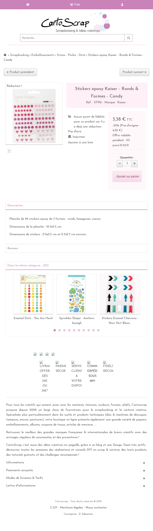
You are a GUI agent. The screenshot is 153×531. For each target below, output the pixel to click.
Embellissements (42, 55)
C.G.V (53, 507)
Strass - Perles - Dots (71, 55)
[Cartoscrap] (76, 13)
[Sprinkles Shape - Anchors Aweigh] (76, 294)
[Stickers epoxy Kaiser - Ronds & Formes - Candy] (9, 151)
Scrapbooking (19, 55)
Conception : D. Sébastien (78, 514)
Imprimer (79, 136)
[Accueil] (5, 54)
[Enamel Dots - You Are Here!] (33, 294)
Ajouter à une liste (80, 142)
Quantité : (127, 157)
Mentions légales (71, 507)
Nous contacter (96, 507)
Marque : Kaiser (115, 102)
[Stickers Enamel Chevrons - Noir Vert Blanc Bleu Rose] (120, 294)
